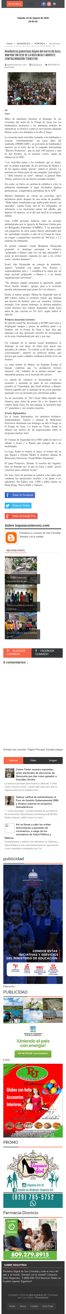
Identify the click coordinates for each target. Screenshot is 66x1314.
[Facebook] (43, 4)
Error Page (48, 1306)
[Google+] (49, 4)
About (23, 1306)
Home (12, 1306)
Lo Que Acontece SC (36, 1295)
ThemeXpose (41, 1297)
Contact (34, 1306)
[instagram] (54, 4)
